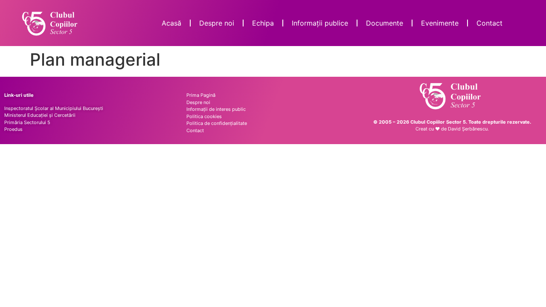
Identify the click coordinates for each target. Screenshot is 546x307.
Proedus (13, 129)
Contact (489, 23)
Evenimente (440, 23)
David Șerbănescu (468, 129)
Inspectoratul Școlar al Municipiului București (53, 108)
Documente (384, 23)
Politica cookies (204, 116)
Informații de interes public (216, 109)
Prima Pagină (200, 95)
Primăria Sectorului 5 (27, 122)
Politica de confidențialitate (216, 123)
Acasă (171, 23)
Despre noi (216, 23)
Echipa (263, 23)
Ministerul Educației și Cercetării (40, 115)
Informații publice (320, 23)
